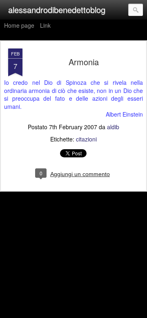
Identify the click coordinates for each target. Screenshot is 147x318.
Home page (19, 25)
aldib (113, 127)
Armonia (84, 62)
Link (45, 25)
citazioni (86, 139)
